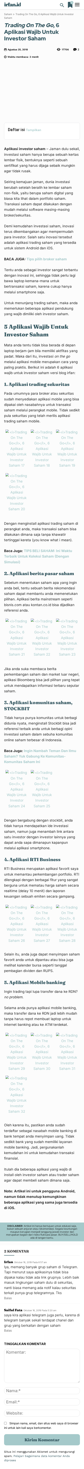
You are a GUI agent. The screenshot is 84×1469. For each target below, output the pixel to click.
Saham (8, 14)
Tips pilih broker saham (47, 259)
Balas (8, 1298)
